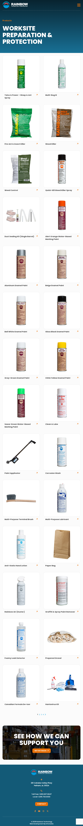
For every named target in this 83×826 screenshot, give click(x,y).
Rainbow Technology (44, 822)
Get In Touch (40, 750)
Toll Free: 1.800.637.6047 (41, 794)
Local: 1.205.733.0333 (41, 797)
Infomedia (49, 824)
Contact (41, 804)
